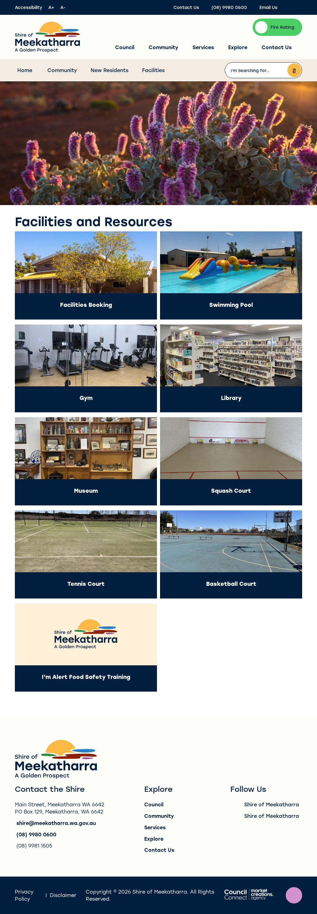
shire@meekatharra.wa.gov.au (56, 823)
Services (203, 47)
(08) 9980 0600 (36, 834)
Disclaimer (63, 895)
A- (63, 7)
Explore (237, 47)
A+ (51, 7)
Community (163, 47)
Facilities (153, 70)
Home (24, 70)
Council (124, 47)
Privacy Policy (24, 895)
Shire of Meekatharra (271, 804)
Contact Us (277, 47)
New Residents (109, 70)
